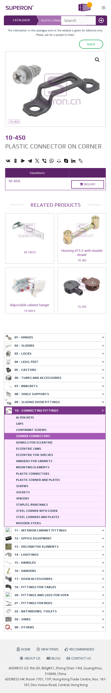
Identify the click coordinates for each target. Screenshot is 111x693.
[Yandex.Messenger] (23, 161)
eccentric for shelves (34, 454)
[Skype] (66, 161)
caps (19, 423)
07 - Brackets (26, 386)
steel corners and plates (37, 517)
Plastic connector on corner (62, 20)
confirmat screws (31, 429)
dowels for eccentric (34, 442)
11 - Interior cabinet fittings (40, 530)
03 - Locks (22, 353)
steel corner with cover (37, 510)
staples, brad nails (32, 504)
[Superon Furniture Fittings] (18, 8)
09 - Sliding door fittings (37, 402)
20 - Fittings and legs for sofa (41, 595)
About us (33, 658)
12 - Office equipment (33, 538)
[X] (37, 161)
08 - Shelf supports (31, 394)
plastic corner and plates (38, 479)
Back (91, 44)
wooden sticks (28, 523)
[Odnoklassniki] (15, 161)
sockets (23, 492)
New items (50, 649)
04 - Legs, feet (26, 362)
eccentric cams (28, 448)
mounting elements (32, 467)
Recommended (81, 649)
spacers (22, 498)
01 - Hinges (23, 337)
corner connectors (33, 436)
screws (22, 486)
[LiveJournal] (80, 161)
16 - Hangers (25, 571)
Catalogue (21, 20)
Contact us (81, 658)
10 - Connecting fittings (36, 410)
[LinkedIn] (73, 161)
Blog (56, 658)
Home (25, 649)
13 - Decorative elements (36, 546)
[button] (97, 59)
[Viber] (44, 161)
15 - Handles (25, 562)
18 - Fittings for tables (35, 587)
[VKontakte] (8, 161)
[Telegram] (30, 161)
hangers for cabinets (34, 461)
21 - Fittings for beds (33, 603)
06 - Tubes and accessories (37, 378)
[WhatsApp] (52, 161)
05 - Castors (25, 370)
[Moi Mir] (59, 161)
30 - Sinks (22, 619)
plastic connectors (32, 473)
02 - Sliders (24, 345)
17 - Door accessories (33, 579)
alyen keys (25, 417)
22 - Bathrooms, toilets (35, 611)
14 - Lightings (26, 554)
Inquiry (89, 184)
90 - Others (24, 627)
